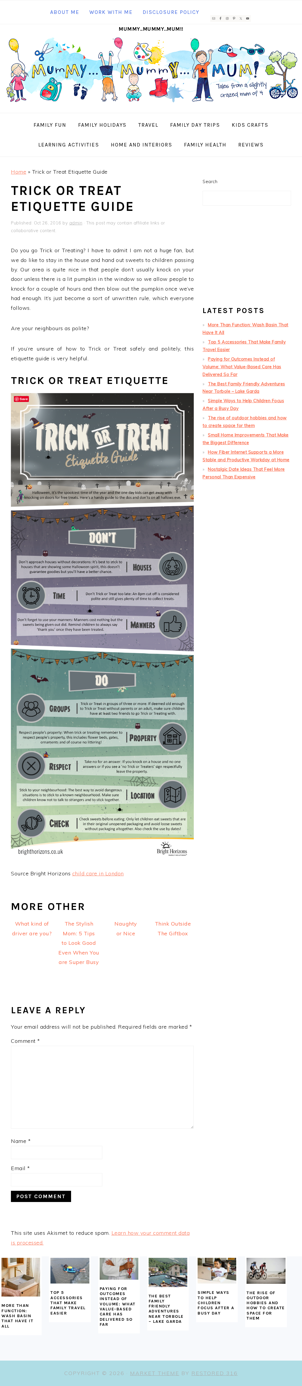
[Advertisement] (247, 258)
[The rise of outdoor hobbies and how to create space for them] (266, 1271)
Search (210, 181)
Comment (25, 1041)
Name (21, 1141)
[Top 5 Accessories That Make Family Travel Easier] (69, 1271)
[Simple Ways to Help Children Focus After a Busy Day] (217, 1271)
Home (18, 171)
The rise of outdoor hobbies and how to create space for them (266, 1305)
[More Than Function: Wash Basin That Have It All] (20, 1277)
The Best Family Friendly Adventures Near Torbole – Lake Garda (166, 1309)
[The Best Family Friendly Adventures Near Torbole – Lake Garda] (168, 1272)
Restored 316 (214, 1373)
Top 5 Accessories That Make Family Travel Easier (68, 1302)
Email (20, 1168)
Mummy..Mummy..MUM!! (151, 29)
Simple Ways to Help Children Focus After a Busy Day (216, 1302)
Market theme (154, 1373)
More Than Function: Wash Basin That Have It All (17, 1315)
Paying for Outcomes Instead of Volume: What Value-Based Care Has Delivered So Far (242, 366)
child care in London (98, 873)
